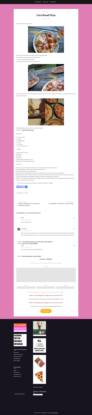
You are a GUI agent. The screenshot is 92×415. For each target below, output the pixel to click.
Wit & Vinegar (17, 360)
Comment (46, 266)
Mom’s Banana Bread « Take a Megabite (31, 256)
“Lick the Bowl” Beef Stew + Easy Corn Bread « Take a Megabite (37, 241)
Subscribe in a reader (38, 387)
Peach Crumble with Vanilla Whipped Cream (29, 204)
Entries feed (16, 372)
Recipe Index (45, 1)
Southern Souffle (17, 356)
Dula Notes (16, 352)
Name (26, 285)
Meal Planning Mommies (28, 130)
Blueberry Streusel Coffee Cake (61, 203)
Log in (15, 370)
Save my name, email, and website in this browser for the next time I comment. (46, 292)
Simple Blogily (54, 412)
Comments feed (17, 374)
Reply (74, 217)
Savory (46, 11)
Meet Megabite (38, 1)
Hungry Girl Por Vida (18, 354)
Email (45, 285)
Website (65, 285)
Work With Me (53, 1)
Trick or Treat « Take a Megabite (30, 243)
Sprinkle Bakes (17, 358)
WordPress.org (17, 376)
